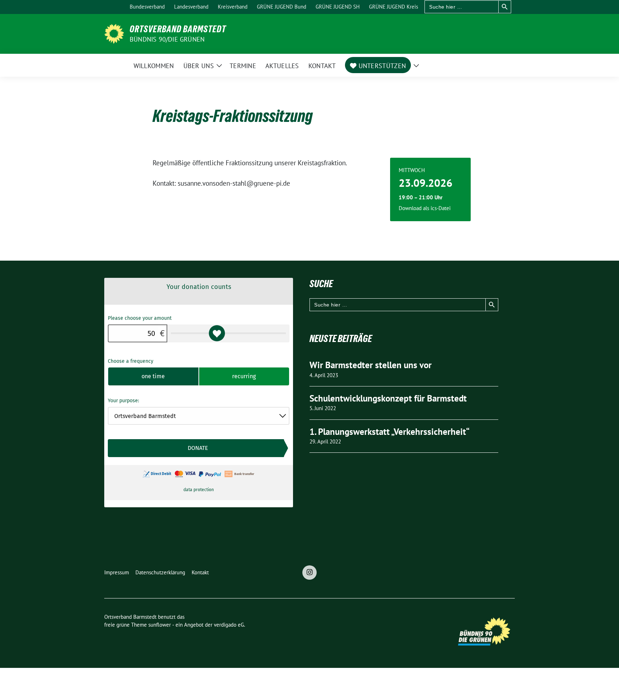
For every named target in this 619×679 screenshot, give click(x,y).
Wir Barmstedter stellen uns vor (371, 365)
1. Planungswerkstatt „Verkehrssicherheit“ (390, 431)
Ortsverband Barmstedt (178, 29)
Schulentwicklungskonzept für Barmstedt (388, 398)
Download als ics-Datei (425, 208)
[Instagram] (309, 572)
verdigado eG (229, 624)
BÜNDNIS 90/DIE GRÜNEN (167, 39)
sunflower (159, 624)
